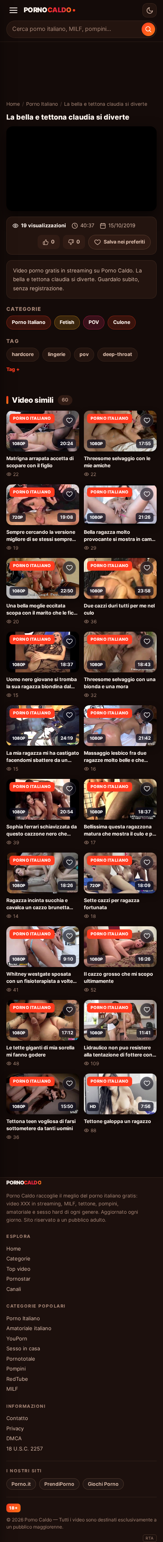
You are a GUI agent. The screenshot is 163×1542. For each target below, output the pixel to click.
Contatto (17, 1418)
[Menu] (13, 10)
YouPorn (16, 1338)
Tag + (13, 369)
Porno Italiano (42, 104)
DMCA (14, 1438)
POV (94, 322)
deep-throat (117, 354)
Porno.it (21, 1484)
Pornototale (20, 1358)
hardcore (23, 354)
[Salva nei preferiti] (69, 420)
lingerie (56, 354)
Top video (18, 1269)
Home (13, 104)
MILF (12, 1389)
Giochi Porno (103, 1484)
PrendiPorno (59, 1484)
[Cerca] (148, 29)
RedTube (17, 1379)
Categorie (18, 1258)
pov (84, 354)
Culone (121, 322)
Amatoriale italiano (28, 1328)
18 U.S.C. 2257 (24, 1448)
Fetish (67, 322)
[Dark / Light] (149, 10)
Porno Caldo (38, 1520)
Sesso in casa (23, 1348)
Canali (13, 1289)
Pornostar (18, 1278)
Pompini (16, 1368)
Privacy (15, 1428)
